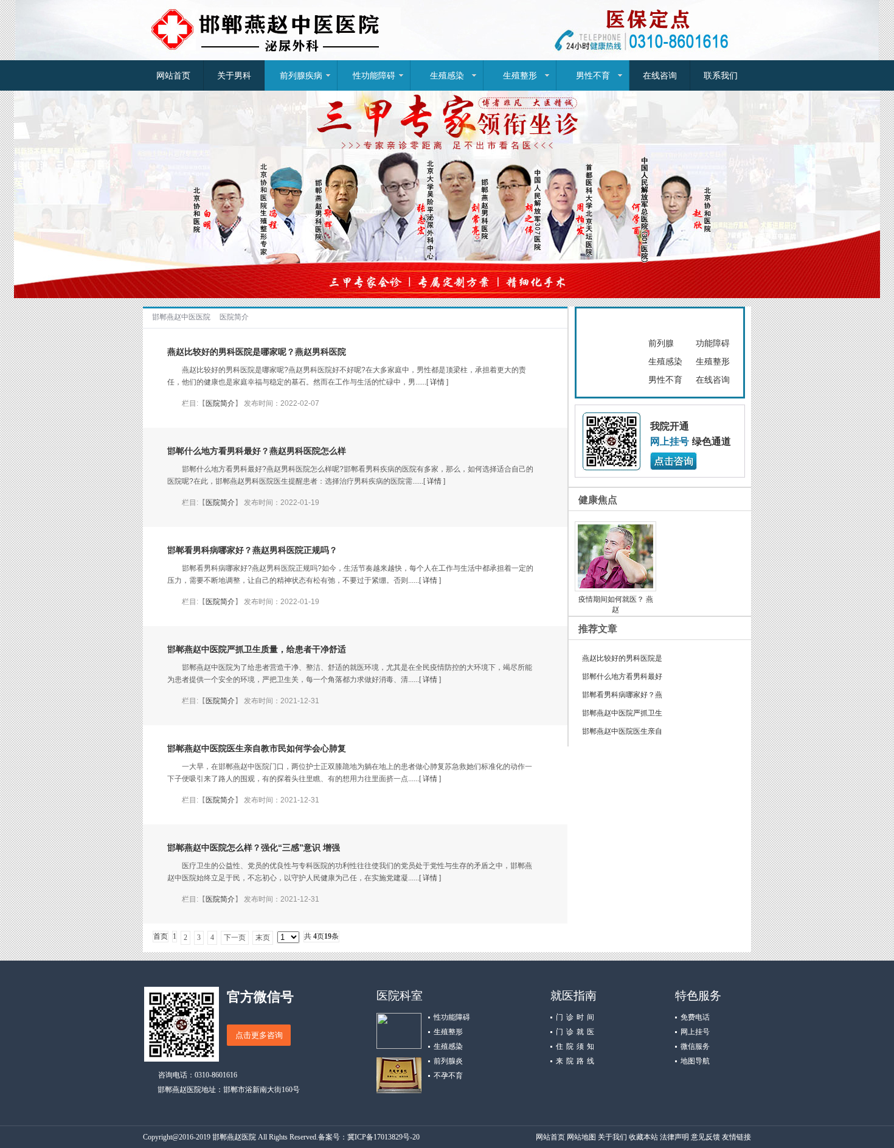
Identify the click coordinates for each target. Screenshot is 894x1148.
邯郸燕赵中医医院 (181, 317)
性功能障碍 (374, 75)
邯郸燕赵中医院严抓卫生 (622, 713)
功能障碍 (713, 343)
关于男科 (234, 75)
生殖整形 (520, 75)
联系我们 (721, 75)
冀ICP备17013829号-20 (383, 1137)
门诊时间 (575, 1017)
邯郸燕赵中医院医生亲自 (622, 731)
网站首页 (173, 75)
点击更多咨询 (259, 1035)
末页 (262, 937)
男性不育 (593, 75)
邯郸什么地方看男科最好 (622, 676)
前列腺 (661, 343)
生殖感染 (447, 75)
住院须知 (575, 1046)
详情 (437, 382)
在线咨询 (660, 75)
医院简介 (234, 317)
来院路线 (575, 1061)
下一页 (235, 937)
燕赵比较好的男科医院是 (622, 658)
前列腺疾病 (301, 75)
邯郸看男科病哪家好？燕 (622, 695)
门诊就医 (575, 1032)
